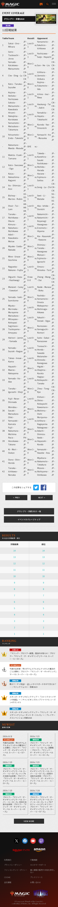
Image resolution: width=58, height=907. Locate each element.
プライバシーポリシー (13, 864)
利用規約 (7, 860)
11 (14, 569)
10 (14, 576)
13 (14, 557)
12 (14, 563)
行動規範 (33, 860)
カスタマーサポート (38, 864)
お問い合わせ (35, 882)
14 (14, 550)
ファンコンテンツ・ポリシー (15, 870)
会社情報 (7, 882)
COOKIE (7, 877)
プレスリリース (36, 877)
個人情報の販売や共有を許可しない (42, 871)
